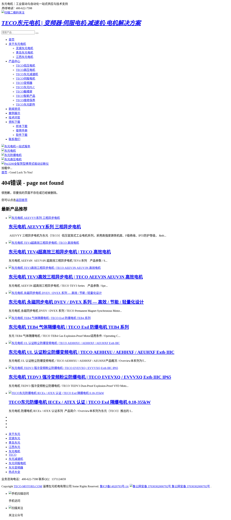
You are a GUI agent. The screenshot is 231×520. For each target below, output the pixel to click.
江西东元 (14, 447)
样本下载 (21, 126)
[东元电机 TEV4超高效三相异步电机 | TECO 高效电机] (44, 242)
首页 (11, 39)
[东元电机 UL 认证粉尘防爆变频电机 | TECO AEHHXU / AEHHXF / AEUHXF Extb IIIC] (64, 343)
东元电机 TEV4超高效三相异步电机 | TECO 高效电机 (60, 252)
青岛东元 (14, 442)
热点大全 (14, 471)
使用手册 (21, 130)
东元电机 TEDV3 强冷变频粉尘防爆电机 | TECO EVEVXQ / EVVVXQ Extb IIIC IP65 (90, 377)
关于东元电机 (17, 43)
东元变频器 (16, 467)
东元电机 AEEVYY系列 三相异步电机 (45, 226)
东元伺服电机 (17, 463)
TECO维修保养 (25, 100)
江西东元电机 (24, 56)
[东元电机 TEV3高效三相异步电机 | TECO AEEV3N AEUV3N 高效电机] (55, 267)
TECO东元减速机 (27, 74)
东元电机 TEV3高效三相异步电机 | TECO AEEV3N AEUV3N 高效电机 (76, 277)
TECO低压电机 (25, 65)
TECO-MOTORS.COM (28, 486)
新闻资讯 (14, 108)
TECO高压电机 (25, 69)
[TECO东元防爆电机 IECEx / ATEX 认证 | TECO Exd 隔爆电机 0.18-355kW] (56, 393)
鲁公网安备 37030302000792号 (190, 486)
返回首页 (21, 200)
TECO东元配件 (25, 104)
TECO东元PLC (25, 87)
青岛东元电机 (24, 52)
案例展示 (14, 113)
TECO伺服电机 (25, 78)
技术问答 (14, 117)
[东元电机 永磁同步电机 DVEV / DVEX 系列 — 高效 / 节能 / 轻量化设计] (55, 292)
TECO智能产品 (25, 95)
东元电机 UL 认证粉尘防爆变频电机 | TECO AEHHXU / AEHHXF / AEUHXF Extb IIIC (91, 352)
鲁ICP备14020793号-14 (114, 486)
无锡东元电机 (24, 48)
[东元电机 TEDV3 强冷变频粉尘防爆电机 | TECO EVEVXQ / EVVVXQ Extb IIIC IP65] (63, 368)
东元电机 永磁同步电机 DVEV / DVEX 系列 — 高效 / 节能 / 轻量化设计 (76, 302)
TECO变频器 (24, 82)
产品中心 (14, 61)
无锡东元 (14, 438)
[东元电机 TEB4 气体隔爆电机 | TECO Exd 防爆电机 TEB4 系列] (50, 318)
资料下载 (14, 121)
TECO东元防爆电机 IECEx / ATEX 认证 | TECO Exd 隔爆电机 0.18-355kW (80, 402)
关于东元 (14, 434)
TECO (12, 454)
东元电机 (14, 451)
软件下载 (21, 134)
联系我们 (14, 139)
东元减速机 (16, 458)
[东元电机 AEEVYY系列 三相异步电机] (34, 217)
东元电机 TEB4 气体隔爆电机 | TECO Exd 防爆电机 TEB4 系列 (69, 327)
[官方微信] (13, 12)
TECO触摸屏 (24, 91)
